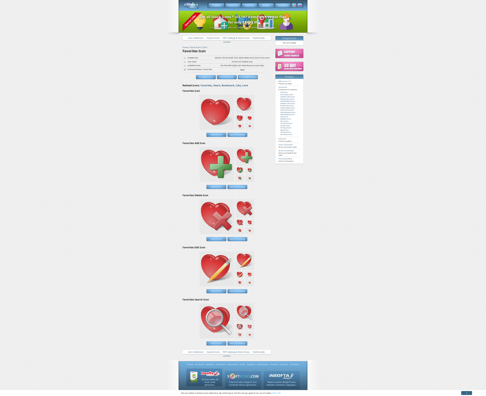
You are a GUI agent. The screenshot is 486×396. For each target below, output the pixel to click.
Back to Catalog (237, 134)
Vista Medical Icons (287, 114)
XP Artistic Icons (286, 123)
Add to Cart (216, 134)
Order (242, 364)
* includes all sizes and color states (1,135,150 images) (243, 27)
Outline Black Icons (287, 108)
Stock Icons (232, 5)
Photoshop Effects (285, 160)
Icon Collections (195, 38)
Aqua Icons (284, 130)
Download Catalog (248, 77)
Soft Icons (284, 117)
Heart (216, 85)
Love (245, 85)
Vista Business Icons (287, 112)
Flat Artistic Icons (286, 94)
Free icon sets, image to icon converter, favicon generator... (243, 383)
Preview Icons (205, 77)
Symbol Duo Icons (287, 99)
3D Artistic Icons (286, 134)
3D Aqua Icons (285, 132)
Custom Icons (213, 38)
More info (276, 393)
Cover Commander (287, 146)
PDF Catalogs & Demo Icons (236, 38)
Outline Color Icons (287, 103)
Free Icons (250, 5)
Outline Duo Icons (287, 105)
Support (251, 364)
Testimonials (259, 38)
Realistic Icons (285, 119)
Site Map (294, 364)
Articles (274, 364)
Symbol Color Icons (287, 97)
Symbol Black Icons (287, 101)
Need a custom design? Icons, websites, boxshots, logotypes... (282, 383)
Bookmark (228, 85)
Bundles (266, 5)
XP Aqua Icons (285, 128)
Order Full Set (226, 77)
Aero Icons (284, 121)
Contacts (284, 364)
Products (216, 5)
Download (283, 5)
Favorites (206, 85)
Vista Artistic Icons (287, 110)
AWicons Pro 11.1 (285, 82)
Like (238, 85)
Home (190, 364)
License (226, 41)
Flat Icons (284, 92)
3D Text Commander (287, 152)
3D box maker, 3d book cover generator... (210, 382)
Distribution (263, 364)
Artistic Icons (285, 125)
